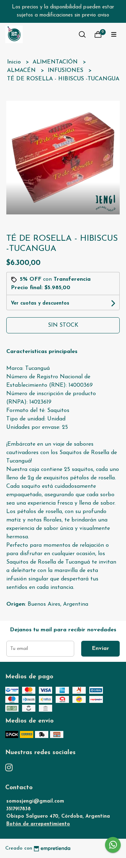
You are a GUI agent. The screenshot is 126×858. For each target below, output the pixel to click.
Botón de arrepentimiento (38, 824)
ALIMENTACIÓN (56, 62)
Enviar (100, 648)
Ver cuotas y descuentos (40, 303)
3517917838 (18, 809)
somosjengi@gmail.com (35, 801)
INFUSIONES (66, 70)
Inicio (14, 62)
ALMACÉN (22, 70)
